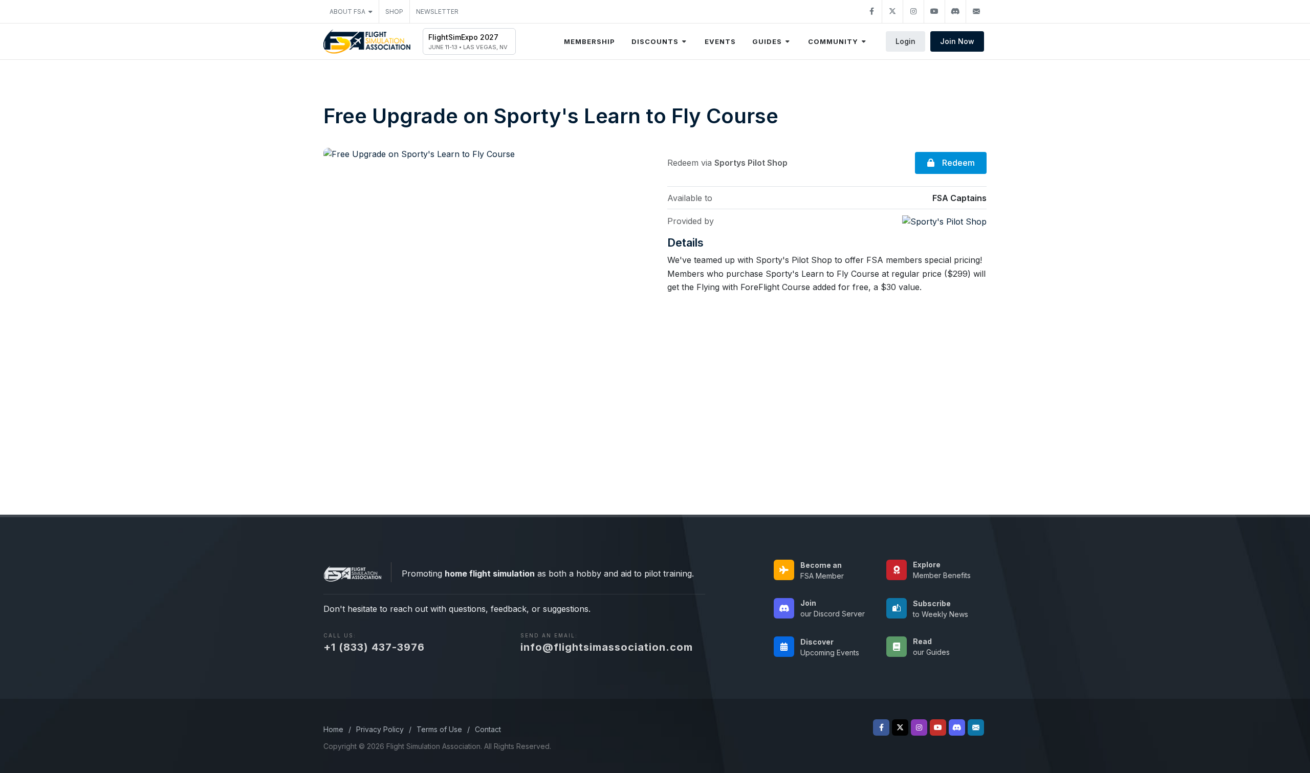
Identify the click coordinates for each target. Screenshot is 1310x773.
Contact (488, 729)
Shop (394, 11)
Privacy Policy (380, 729)
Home (333, 729)
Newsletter (437, 11)
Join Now (957, 41)
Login (905, 41)
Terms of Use (439, 729)
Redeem (957, 163)
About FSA (347, 11)
